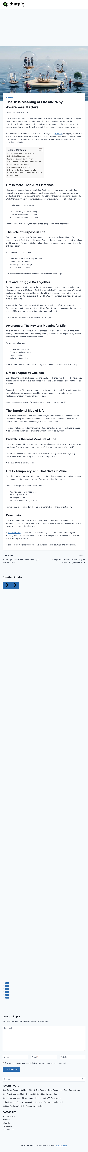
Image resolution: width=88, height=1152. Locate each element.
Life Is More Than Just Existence (21, 153)
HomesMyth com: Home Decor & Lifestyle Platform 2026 (21, 559)
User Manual (8, 1129)
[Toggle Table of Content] (39, 150)
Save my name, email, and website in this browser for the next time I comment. (35, 1063)
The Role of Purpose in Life (19, 156)
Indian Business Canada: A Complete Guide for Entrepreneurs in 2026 (33, 1102)
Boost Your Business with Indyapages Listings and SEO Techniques (32, 1098)
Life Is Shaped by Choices (19, 164)
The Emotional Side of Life (19, 167)
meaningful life (14, 533)
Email (35, 1057)
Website (64, 1057)
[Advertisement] (44, 25)
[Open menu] (83, 4)
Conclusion (13, 176)
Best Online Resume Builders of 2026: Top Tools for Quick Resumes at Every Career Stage (41, 1090)
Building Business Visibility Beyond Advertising (23, 1106)
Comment (8, 1028)
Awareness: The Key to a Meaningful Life (25, 162)
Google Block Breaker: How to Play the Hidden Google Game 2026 (68, 559)
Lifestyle (6, 1123)
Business (9, 98)
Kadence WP (61, 1145)
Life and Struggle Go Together (21, 159)
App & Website (9, 1116)
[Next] (15, 585)
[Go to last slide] (7, 585)
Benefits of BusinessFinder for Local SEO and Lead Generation (30, 1094)
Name (7, 1057)
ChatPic (11, 112)
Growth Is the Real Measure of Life (22, 170)
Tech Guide (7, 1126)
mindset (58, 133)
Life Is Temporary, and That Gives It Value (25, 173)
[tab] (7, 983)
